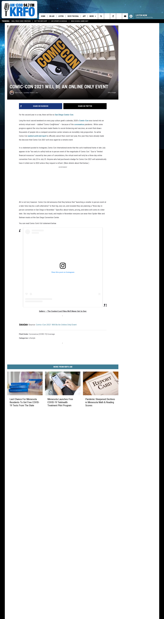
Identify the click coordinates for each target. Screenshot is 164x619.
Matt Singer (18, 93)
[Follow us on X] (119, 16)
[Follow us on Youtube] (125, 16)
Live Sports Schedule (59, 21)
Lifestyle (32, 338)
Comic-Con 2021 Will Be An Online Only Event (56, 324)
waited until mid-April (37, 136)
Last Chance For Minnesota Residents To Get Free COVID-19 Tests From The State (24, 402)
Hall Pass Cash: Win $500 (21, 21)
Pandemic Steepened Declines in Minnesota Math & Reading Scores (100, 402)
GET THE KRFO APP (40, 21)
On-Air (51, 16)
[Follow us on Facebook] (113, 16)
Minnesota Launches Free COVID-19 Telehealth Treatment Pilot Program (60, 402)
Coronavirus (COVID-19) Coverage (42, 334)
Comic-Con (84, 120)
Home (43, 16)
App (84, 16)
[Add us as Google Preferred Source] (107, 16)
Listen (61, 16)
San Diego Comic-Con (64, 114)
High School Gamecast (79, 21)
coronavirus (79, 124)
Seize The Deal (73, 16)
